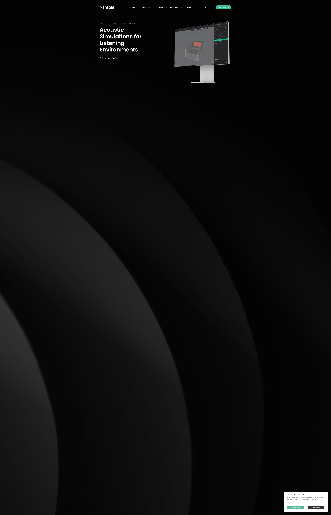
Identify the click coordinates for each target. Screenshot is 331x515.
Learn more (290, 503)
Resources (174, 7)
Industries (146, 7)
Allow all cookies (295, 507)
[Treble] (107, 7)
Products (132, 7)
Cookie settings (316, 507)
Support (160, 7)
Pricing (189, 7)
